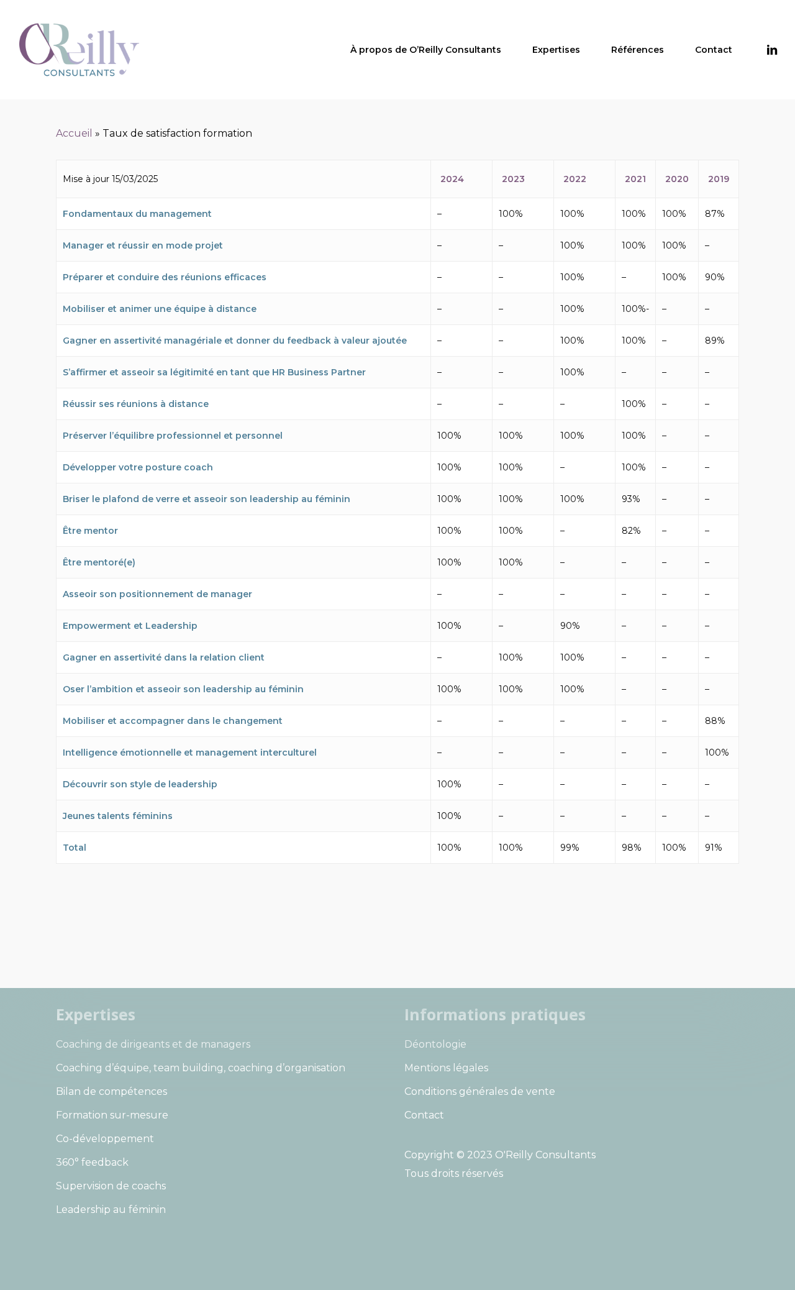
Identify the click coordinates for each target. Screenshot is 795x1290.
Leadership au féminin (111, 1209)
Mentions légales (446, 1068)
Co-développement (105, 1139)
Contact (424, 1115)
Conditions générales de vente (479, 1091)
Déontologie (435, 1044)
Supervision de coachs (111, 1186)
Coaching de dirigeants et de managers (153, 1044)
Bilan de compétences (111, 1091)
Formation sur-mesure (112, 1115)
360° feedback (92, 1162)
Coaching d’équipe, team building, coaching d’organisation (200, 1068)
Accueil (74, 133)
